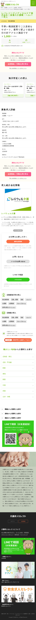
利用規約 (26, 532)
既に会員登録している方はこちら (18, 68)
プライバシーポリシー (7, 534)
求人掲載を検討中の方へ (8, 532)
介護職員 (11, 303)
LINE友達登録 (18, 279)
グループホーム (21, 303)
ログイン (13, 521)
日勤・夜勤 (14, 299)
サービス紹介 (19, 532)
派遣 (22, 299)
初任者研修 (5, 299)
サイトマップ (24, 534)
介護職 (4, 303)
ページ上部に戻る (18, 230)
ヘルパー (28, 299)
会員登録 (23, 521)
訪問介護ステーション (8, 307)
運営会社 (17, 534)
